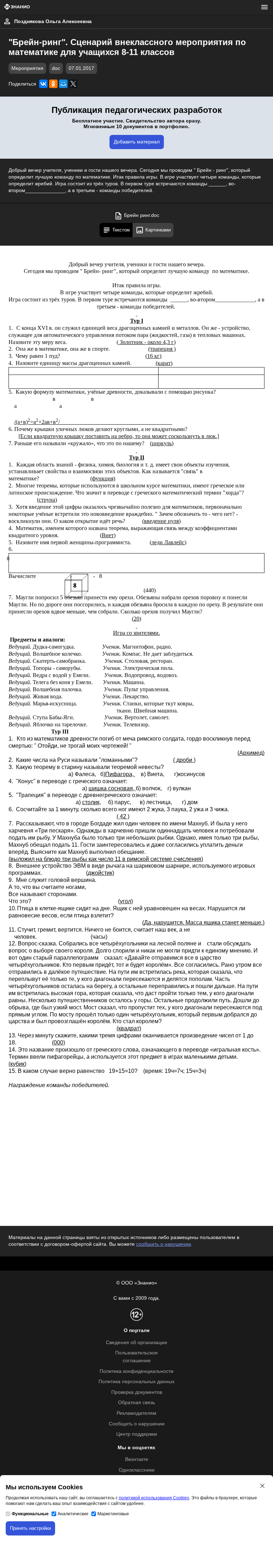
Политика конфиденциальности (136, 1371)
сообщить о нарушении (163, 1244)
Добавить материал (137, 141)
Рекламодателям (136, 1413)
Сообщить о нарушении (137, 1423)
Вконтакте (136, 1459)
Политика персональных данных (136, 1381)
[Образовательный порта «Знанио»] (17, 7)
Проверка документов (136, 1392)
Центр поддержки (136, 1434)
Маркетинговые (113, 1513)
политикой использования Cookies (154, 1497)
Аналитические (73, 1513)
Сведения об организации (136, 1342)
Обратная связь (136, 1402)
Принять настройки (30, 1528)
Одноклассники (137, 1470)
